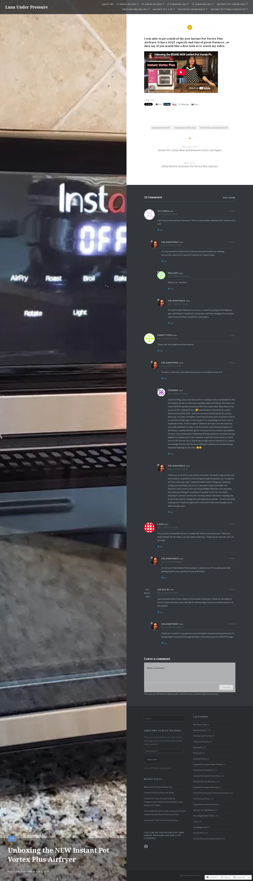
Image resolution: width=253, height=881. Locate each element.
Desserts (197, 747)
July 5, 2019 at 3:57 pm (171, 366)
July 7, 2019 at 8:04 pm (171, 562)
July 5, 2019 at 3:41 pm (167, 338)
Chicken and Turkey (202, 736)
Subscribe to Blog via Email (162, 730)
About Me (107, 4)
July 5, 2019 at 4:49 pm (178, 393)
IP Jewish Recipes (126, 4)
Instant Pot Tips (163, 9)
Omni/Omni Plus (201, 798)
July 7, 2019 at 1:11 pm (178, 304)
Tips (12, 838)
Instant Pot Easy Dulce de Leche (159, 792)
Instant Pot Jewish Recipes (205, 787)
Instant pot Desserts (203, 770)
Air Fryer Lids (199, 724)
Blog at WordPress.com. (190, 875)
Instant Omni (199, 758)
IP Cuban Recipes (177, 4)
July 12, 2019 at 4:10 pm (172, 627)
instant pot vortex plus (185, 127)
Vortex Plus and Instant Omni (214, 127)
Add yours (229, 197)
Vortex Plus (198, 833)
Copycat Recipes (201, 741)
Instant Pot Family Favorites (228, 9)
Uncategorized (200, 827)
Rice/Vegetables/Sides (204, 815)
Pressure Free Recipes (134, 9)
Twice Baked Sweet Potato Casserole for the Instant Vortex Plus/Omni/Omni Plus (164, 813)
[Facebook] (146, 846)
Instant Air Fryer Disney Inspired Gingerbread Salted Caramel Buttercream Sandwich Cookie (163, 801)
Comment (226, 687)
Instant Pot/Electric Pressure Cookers (211, 793)
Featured (197, 753)
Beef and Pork (199, 730)
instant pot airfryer (161, 127)
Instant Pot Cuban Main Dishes (208, 764)
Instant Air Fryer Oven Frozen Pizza (160, 820)
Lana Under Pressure (26, 7)
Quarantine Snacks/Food (204, 804)
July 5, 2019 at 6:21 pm (171, 245)
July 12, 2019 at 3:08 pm (168, 593)
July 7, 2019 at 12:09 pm (178, 276)
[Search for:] (164, 718)
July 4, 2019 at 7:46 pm (167, 214)
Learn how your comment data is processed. (198, 694)
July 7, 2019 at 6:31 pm (167, 527)
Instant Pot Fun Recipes (231, 4)
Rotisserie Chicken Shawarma (158, 787)
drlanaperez (24, 871)
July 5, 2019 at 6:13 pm (178, 469)
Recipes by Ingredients (191, 9)
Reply (233, 211)
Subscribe (152, 759)
